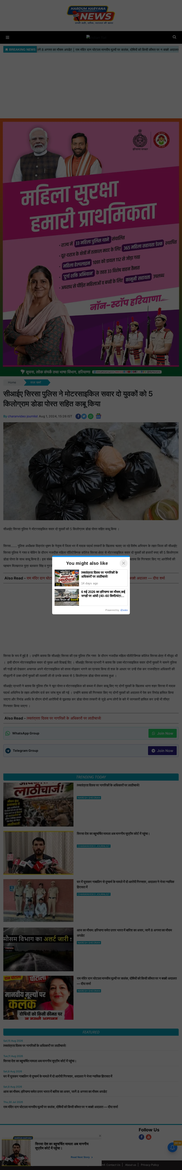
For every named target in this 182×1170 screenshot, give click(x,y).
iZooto (124, 610)
